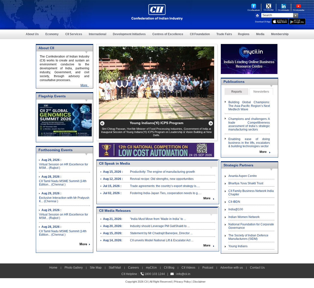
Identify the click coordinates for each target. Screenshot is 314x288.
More (84, 85)
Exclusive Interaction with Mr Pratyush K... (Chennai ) (64, 199)
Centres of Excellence (167, 34)
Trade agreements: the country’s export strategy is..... (165, 186)
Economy (52, 34)
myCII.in (151, 267)
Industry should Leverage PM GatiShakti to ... (160, 226)
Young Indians (238, 246)
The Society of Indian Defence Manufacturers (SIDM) (248, 237)
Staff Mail (115, 267)
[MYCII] (249, 45)
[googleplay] (297, 20)
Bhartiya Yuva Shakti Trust (245, 183)
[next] (211, 123)
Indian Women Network (244, 217)
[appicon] (280, 20)
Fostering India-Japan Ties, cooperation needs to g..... (165, 193)
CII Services (73, 34)
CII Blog (169, 267)
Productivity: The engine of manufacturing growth (162, 171)
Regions (243, 34)
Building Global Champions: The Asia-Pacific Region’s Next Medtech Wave (249, 106)
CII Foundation (200, 34)
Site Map (96, 267)
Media (260, 34)
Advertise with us (231, 267)
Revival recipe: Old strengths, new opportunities (162, 179)
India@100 (235, 209)
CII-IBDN (234, 201)
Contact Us (257, 267)
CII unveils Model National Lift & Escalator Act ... (161, 240)
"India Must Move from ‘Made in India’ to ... (158, 219)
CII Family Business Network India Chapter (251, 192)
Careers (133, 267)
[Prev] (102, 123)
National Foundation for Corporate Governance (251, 226)
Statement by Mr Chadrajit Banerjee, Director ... (161, 233)
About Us (32, 34)
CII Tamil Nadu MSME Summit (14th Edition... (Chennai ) (63, 182)
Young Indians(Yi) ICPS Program (156, 123)
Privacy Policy (182, 281)
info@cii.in (183, 274)
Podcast (207, 267)
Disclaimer (199, 281)
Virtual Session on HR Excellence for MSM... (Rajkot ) (63, 166)
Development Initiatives (129, 34)
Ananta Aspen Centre (242, 176)
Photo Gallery (74, 267)
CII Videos (188, 267)
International (97, 34)
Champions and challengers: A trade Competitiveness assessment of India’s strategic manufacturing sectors (249, 124)
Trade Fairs (224, 34)
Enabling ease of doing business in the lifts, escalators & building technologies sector (249, 142)
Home (53, 267)
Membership (279, 34)
